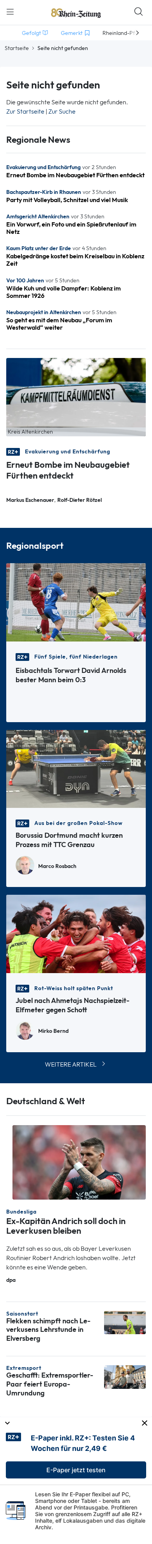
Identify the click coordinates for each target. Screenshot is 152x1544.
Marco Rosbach (57, 866)
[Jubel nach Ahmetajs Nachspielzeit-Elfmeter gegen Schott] (76, 933)
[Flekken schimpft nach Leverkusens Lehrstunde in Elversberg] (125, 1322)
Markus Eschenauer (30, 500)
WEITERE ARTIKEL (71, 1064)
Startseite (17, 48)
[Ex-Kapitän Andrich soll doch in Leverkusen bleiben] (79, 1162)
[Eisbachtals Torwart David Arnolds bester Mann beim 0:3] (76, 602)
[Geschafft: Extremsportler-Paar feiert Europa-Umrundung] (125, 1376)
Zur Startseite (25, 111)
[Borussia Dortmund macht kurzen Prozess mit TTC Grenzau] (76, 768)
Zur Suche (62, 111)
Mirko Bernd (53, 1031)
